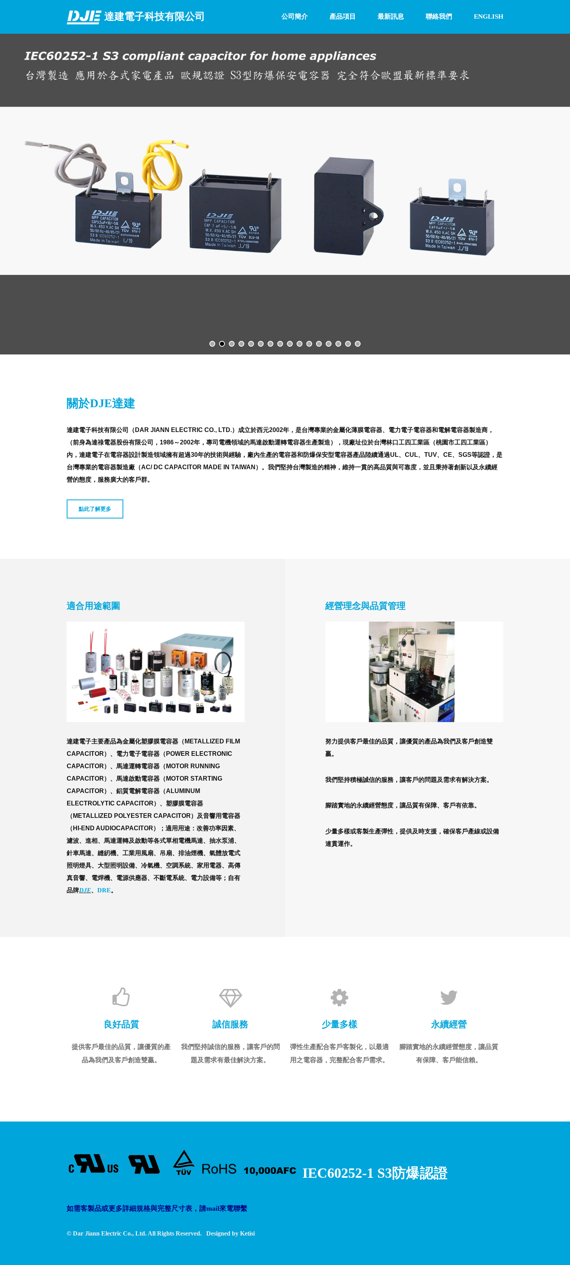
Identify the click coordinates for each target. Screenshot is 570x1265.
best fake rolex (21, 1114)
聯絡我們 (439, 16)
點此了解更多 (95, 509)
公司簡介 (295, 16)
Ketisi (247, 1233)
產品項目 (343, 16)
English (488, 16)
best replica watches (72, 1114)
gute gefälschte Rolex (226, 1114)
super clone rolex (170, 1114)
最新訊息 (391, 16)
